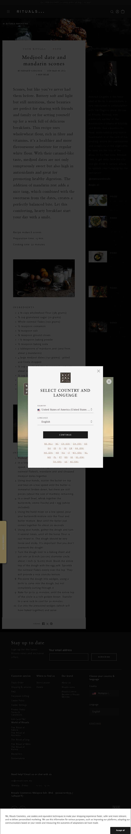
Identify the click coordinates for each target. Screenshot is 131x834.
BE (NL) (48, 444)
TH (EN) (57, 462)
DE (85, 444)
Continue (65, 434)
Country (42, 406)
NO (49, 457)
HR (57, 453)
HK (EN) (79, 448)
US (66, 462)
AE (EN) (74, 462)
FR (65, 448)
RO (66, 457)
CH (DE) (65, 444)
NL (86, 453)
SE (71, 457)
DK (49, 448)
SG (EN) (80, 457)
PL (55, 457)
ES (55, 448)
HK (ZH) (48, 453)
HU (63, 453)
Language (43, 418)
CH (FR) (77, 444)
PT (60, 457)
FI (60, 448)
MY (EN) (77, 453)
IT (69, 453)
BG (57, 444)
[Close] (99, 371)
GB (70, 448)
